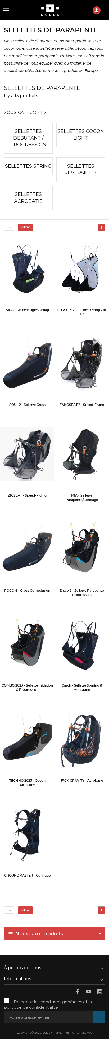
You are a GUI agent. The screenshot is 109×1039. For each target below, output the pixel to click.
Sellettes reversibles (80, 169)
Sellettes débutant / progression (28, 138)
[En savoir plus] (27, 318)
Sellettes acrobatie (28, 197)
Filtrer (25, 227)
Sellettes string (28, 166)
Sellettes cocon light (81, 134)
